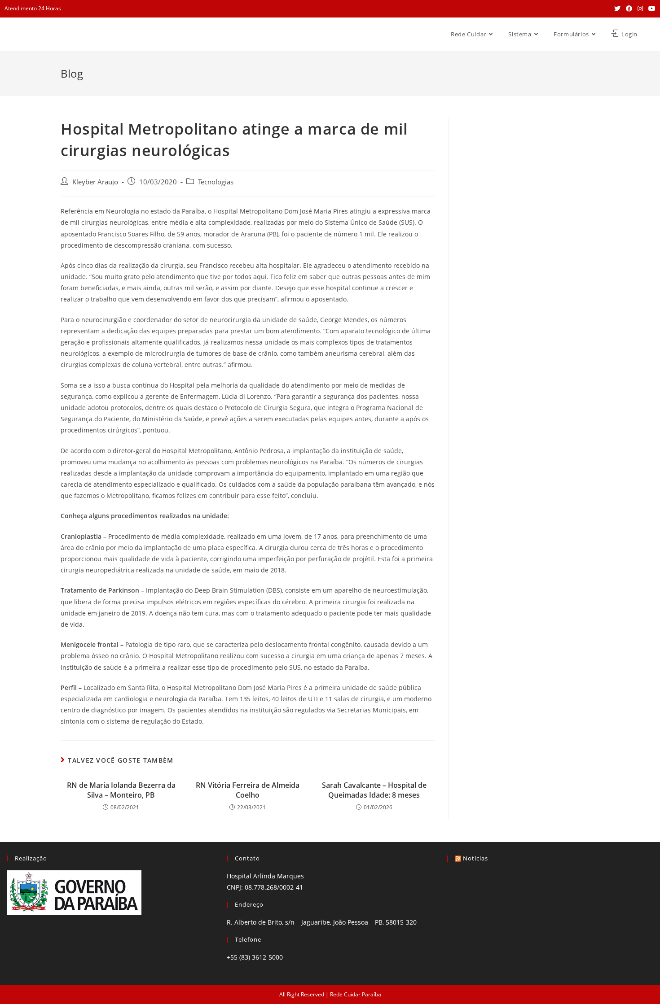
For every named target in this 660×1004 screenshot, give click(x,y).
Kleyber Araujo (95, 182)
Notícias (475, 858)
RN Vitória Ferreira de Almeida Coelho (247, 790)
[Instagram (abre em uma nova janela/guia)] (640, 8)
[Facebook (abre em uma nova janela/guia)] (629, 8)
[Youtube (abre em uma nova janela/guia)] (651, 8)
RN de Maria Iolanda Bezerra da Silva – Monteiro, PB (121, 790)
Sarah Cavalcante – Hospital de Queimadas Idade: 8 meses (374, 790)
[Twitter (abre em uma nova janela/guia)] (617, 8)
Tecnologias (215, 182)
